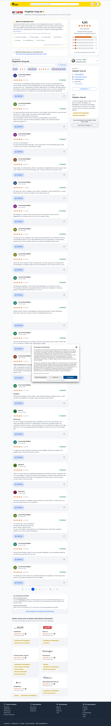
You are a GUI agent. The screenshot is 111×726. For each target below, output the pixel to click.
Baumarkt (16, 695)
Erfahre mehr (50, 620)
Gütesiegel (6, 707)
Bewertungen (7, 710)
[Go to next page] (53, 589)
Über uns (58, 709)
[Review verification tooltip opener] (43, 12)
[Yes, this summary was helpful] (63, 45)
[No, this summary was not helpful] (65, 45)
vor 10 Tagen (26, 187)
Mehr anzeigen (78, 83)
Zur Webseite (84, 89)
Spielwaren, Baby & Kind (19, 674)
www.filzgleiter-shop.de (81, 76)
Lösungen (85, 709)
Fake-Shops (33, 707)
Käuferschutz (7, 709)
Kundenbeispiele (87, 712)
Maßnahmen (22, 599)
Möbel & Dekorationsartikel (79, 115)
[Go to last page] (57, 589)
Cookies (22, 723)
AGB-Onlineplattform (41, 723)
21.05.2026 (25, 234)
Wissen (84, 714)
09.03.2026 (25, 108)
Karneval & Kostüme (19, 669)
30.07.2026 (25, 259)
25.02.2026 (25, 416)
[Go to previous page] (25, 589)
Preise (84, 710)
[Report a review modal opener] (64, 96)
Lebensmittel (46, 643)
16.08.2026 (25, 497)
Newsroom (59, 710)
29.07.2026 (25, 390)
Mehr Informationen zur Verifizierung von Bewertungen (40, 611)
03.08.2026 (25, 572)
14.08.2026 (25, 548)
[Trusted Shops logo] (15, 4)
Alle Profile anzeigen (84, 125)
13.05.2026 (25, 361)
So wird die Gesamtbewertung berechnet (84, 52)
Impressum (7, 723)
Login (84, 716)
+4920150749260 (79, 74)
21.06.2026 (25, 282)
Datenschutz (15, 723)
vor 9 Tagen (26, 139)
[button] (92, 4)
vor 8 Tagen (26, 211)
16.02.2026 (25, 80)
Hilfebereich (33, 709)
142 (50, 589)
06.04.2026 (25, 470)
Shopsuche (33, 710)
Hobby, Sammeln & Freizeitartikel (21, 643)
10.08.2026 (25, 307)
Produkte (85, 707)
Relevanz (63, 65)
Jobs (57, 712)
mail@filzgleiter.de (79, 79)
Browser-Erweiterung (9, 714)
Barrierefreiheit (30, 723)
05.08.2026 (25, 164)
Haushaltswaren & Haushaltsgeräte (81, 113)
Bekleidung (45, 664)
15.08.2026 (25, 446)
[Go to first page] (22, 589)
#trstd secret (7, 712)
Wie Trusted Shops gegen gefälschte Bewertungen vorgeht (31, 54)
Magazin (58, 707)
